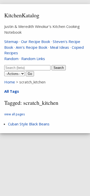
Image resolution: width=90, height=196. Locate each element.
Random (11, 58)
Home (9, 81)
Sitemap (11, 41)
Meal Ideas (59, 47)
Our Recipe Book (35, 41)
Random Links (33, 58)
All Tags (11, 91)
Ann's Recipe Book (31, 47)
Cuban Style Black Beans (29, 123)
